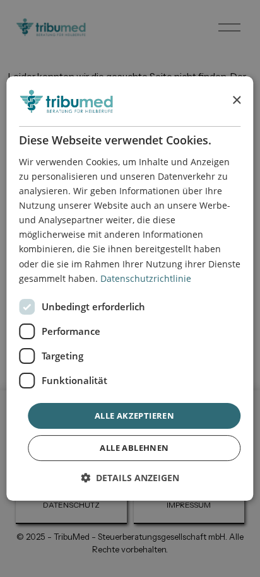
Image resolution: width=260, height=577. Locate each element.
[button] (130, 477)
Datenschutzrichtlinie (145, 278)
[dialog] (129, 288)
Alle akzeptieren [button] (134, 415)
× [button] (236, 100)
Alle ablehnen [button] (134, 447)
